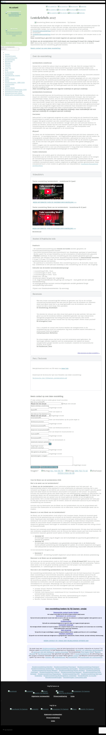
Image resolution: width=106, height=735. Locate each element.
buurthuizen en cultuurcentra (91, 657)
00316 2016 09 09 (66, 473)
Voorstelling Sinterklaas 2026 (16, 89)
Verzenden (35, 467)
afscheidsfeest (97, 650)
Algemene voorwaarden (40, 696)
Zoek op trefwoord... (8, 47)
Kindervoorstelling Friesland (88, 667)
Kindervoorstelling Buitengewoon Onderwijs (60, 676)
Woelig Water (10, 88)
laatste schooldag (61, 652)
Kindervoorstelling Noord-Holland (72, 670)
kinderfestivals (59, 657)
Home (7, 54)
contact (76, 655)
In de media (9, 72)
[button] (66, 56)
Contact (8, 66)
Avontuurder (9, 84)
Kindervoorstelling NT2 (71, 674)
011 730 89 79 (56, 471)
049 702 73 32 (81, 471)
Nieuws (7, 63)
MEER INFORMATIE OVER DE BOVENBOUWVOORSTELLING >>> (54, 228)
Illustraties (9, 74)
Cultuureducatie (11, 58)
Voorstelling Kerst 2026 (13, 91)
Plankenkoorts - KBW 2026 (15, 82)
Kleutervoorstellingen (53, 677)
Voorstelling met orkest (13, 93)
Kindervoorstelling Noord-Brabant (45, 670)
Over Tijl (8, 68)
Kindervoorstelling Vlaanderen (49, 674)
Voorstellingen (10, 56)
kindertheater (45, 650)
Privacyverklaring (60, 696)
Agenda (8, 65)
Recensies (9, 61)
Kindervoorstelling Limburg (89, 668)
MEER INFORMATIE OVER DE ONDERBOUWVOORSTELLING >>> (54, 202)
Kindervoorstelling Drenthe (42, 667)
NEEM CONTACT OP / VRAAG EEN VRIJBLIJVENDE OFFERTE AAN (66, 641)
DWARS (7, 86)
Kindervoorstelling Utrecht (49, 672)
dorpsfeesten (73, 657)
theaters (48, 657)
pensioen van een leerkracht (43, 652)
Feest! (7, 81)
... (50, 444)
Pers (6, 70)
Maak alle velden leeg (49, 467)
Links (7, 77)
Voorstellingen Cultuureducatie (75, 677)
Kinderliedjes (10, 59)
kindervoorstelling (49, 648)
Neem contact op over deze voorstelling (45, 48)
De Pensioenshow (44, 654)
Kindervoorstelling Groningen (66, 668)
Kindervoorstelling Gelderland (42, 668)
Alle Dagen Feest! (87, 652)
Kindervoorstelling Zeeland (71, 672)
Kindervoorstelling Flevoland (65, 667)
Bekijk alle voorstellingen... (15, 95)
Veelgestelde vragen (12, 75)
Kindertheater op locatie (87, 676)
